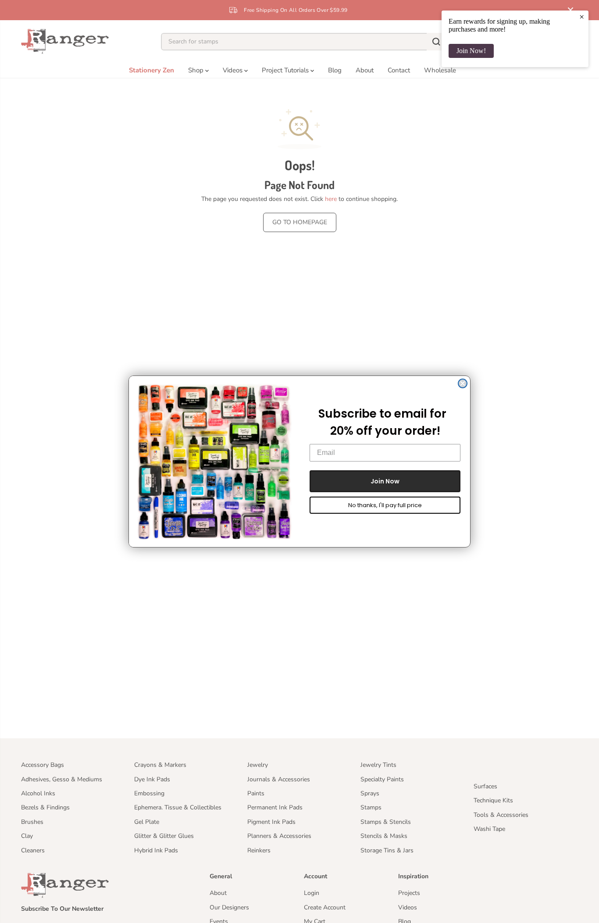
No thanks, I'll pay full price (385, 505)
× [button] (581, 16)
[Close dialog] (462, 383)
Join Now (385, 481)
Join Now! (471, 50)
